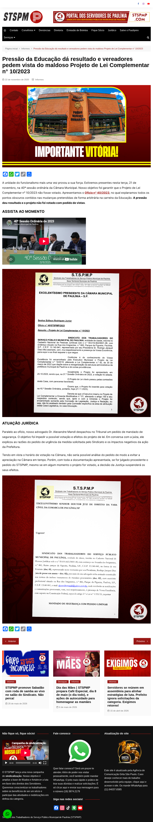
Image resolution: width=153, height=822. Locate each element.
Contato (14, 30)
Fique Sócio (97, 30)
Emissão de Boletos (77, 30)
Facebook (138, 3)
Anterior (12, 641)
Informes (39, 79)
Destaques (62, 682)
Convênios (27, 30)
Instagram (143, 3)
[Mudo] (40, 762)
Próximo (141, 641)
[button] (7, 813)
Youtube (148, 3)
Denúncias (44, 30)
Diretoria (58, 30)
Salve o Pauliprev (129, 30)
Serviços (8, 37)
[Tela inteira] (44, 762)
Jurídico (112, 30)
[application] (25, 753)
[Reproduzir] (6, 762)
